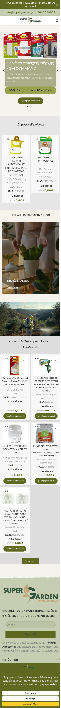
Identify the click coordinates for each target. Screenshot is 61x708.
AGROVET (46, 398)
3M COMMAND (15, 390)
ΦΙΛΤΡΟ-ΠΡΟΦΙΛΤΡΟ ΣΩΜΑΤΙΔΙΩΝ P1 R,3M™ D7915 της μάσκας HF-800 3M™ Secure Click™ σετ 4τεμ (15, 517)
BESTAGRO (46, 463)
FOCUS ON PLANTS (15, 461)
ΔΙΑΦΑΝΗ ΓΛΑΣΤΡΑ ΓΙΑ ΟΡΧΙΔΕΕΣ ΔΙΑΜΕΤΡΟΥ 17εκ (15, 449)
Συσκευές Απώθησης (46, 394)
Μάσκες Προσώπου (15, 527)
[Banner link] (30, 258)
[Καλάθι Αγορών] (57, 20)
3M (15, 393)
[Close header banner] (57, 4)
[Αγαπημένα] (19, 150)
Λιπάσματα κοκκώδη (46, 459)
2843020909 (46, 12)
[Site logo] (30, 20)
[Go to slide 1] (27, 106)
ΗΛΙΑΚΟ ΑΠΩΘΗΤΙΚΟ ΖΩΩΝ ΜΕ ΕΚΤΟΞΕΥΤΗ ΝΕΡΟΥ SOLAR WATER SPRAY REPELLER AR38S (46, 384)
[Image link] (30, 593)
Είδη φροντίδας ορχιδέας (15, 458)
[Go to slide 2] (30, 106)
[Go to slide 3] (33, 106)
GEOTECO (16, 186)
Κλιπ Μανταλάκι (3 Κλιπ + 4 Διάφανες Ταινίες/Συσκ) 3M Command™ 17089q (15, 381)
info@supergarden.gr (20, 12)
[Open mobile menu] (4, 20)
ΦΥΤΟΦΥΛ (45, 176)
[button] (4, 70)
